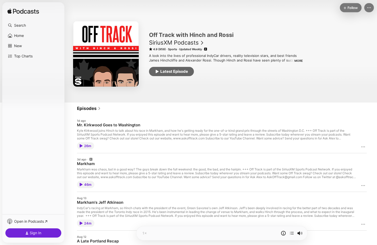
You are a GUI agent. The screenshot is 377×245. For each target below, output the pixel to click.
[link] (89, 108)
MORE (298, 61)
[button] (33, 25)
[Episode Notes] (283, 233)
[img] (23, 11)
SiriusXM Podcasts (174, 42)
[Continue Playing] (292, 233)
